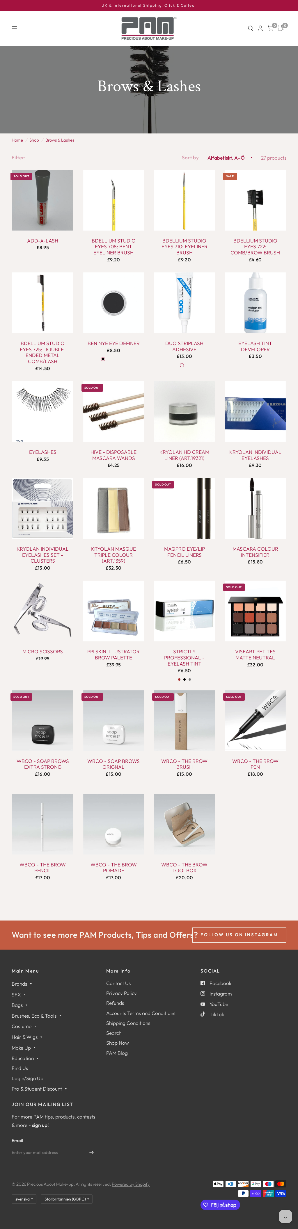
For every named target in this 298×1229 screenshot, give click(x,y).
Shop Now (117, 1043)
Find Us (20, 1068)
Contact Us (118, 983)
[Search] (251, 28)
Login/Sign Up (27, 1078)
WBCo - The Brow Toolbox (184, 868)
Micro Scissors (42, 651)
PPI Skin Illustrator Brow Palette (113, 655)
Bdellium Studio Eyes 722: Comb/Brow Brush (255, 247)
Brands (19, 984)
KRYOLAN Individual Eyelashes (255, 455)
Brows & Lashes (59, 140)
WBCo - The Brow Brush (184, 764)
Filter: (19, 157)
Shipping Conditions (128, 1023)
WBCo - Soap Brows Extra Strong (43, 764)
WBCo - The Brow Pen (255, 764)
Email (17, 1140)
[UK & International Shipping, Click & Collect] (149, 5)
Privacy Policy (121, 993)
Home (17, 140)
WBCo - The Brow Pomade (114, 868)
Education (23, 1058)
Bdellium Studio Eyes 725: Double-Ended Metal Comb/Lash (43, 352)
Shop (34, 140)
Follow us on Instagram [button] (239, 934)
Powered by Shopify (131, 1184)
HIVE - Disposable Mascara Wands (113, 455)
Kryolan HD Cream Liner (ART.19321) (184, 455)
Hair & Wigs (25, 1037)
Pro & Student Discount (37, 1089)
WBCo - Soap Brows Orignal (113, 764)
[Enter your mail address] (91, 1152)
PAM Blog (117, 1053)
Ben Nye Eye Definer (114, 343)
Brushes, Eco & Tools (34, 1016)
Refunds (115, 1003)
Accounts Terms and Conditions (140, 1013)
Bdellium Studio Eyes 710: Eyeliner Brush (184, 247)
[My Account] (260, 28)
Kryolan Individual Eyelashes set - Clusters (43, 555)
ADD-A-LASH (42, 241)
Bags (17, 1005)
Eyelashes (42, 452)
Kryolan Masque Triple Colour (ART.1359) (113, 555)
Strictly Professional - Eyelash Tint (184, 657)
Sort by (190, 157)
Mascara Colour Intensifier (255, 552)
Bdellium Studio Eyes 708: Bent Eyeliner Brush (114, 247)
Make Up (21, 1048)
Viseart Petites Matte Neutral (255, 655)
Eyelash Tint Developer (255, 346)
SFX (16, 994)
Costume (21, 1026)
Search (113, 1033)
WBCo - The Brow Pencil (42, 868)
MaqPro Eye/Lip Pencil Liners (184, 552)
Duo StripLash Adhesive (184, 346)
